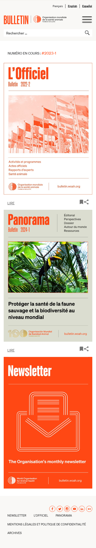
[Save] (81, 201)
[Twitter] (60, 509)
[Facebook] (52, 509)
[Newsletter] (48, 423)
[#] (86, 348)
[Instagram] (67, 509)
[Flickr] (89, 509)
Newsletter (16, 515)
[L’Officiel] (48, 129)
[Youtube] (74, 509)
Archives (14, 533)
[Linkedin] (82, 509)
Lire (11, 203)
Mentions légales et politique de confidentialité (46, 524)
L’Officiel (41, 515)
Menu (86, 19)
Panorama (64, 515)
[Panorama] (48, 275)
